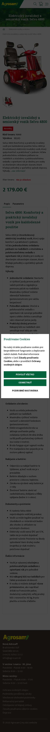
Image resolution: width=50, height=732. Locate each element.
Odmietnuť (25, 383)
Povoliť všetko (25, 375)
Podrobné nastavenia (25, 391)
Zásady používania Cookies (21, 359)
